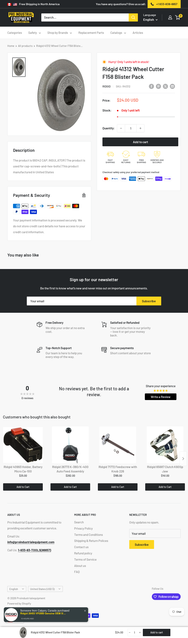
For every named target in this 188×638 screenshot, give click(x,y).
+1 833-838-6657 (166, 4)
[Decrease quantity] (121, 128)
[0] (177, 17)
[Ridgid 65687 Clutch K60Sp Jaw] (165, 444)
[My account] (170, 17)
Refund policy (83, 553)
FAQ (77, 572)
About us (80, 565)
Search (79, 522)
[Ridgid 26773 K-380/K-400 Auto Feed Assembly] (70, 444)
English (13, 589)
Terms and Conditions (88, 534)
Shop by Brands (57, 32)
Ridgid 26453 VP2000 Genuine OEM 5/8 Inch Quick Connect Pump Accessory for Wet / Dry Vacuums (43, 613)
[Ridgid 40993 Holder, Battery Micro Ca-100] (23, 444)
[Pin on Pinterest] (158, 86)
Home (10, 45)
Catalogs (116, 32)
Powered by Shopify (19, 603)
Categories (14, 32)
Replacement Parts (91, 32)
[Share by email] (172, 86)
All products (25, 45)
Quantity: (108, 128)
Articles (138, 32)
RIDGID (106, 86)
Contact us (81, 547)
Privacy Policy (83, 528)
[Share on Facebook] (151, 86)
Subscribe (149, 301)
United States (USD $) (42, 589)
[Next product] (183, 458)
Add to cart (140, 142)
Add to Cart (23, 486)
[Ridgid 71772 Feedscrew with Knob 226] (118, 444)
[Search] (133, 17)
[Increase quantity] (140, 128)
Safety (32, 32)
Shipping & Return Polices (91, 540)
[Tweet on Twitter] (165, 86)
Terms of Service (85, 559)
